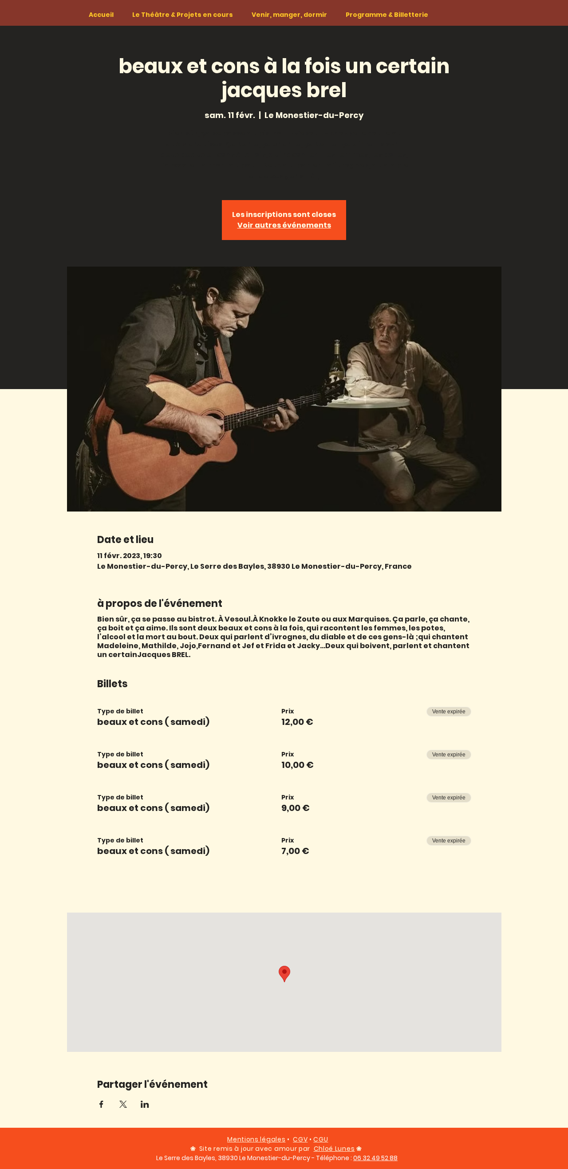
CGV (300, 1139)
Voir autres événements (284, 225)
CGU (320, 1139)
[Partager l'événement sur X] (123, 1104)
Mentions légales (256, 1139)
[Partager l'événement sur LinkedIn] (145, 1104)
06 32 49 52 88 (375, 1157)
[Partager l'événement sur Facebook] (101, 1104)
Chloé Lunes (334, 1148)
